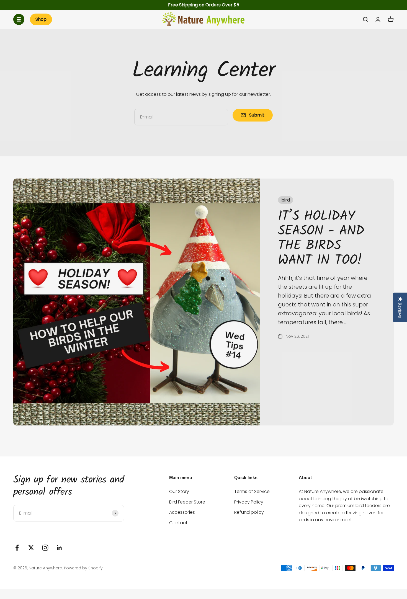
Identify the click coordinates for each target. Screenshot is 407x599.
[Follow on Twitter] (31, 547)
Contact (178, 523)
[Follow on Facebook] (17, 547)
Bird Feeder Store (187, 502)
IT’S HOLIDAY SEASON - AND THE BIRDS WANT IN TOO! (321, 238)
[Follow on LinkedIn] (59, 547)
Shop (41, 19)
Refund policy (249, 512)
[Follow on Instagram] (45, 547)
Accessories (182, 512)
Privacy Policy (248, 502)
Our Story (179, 491)
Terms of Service (252, 491)
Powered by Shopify (83, 568)
